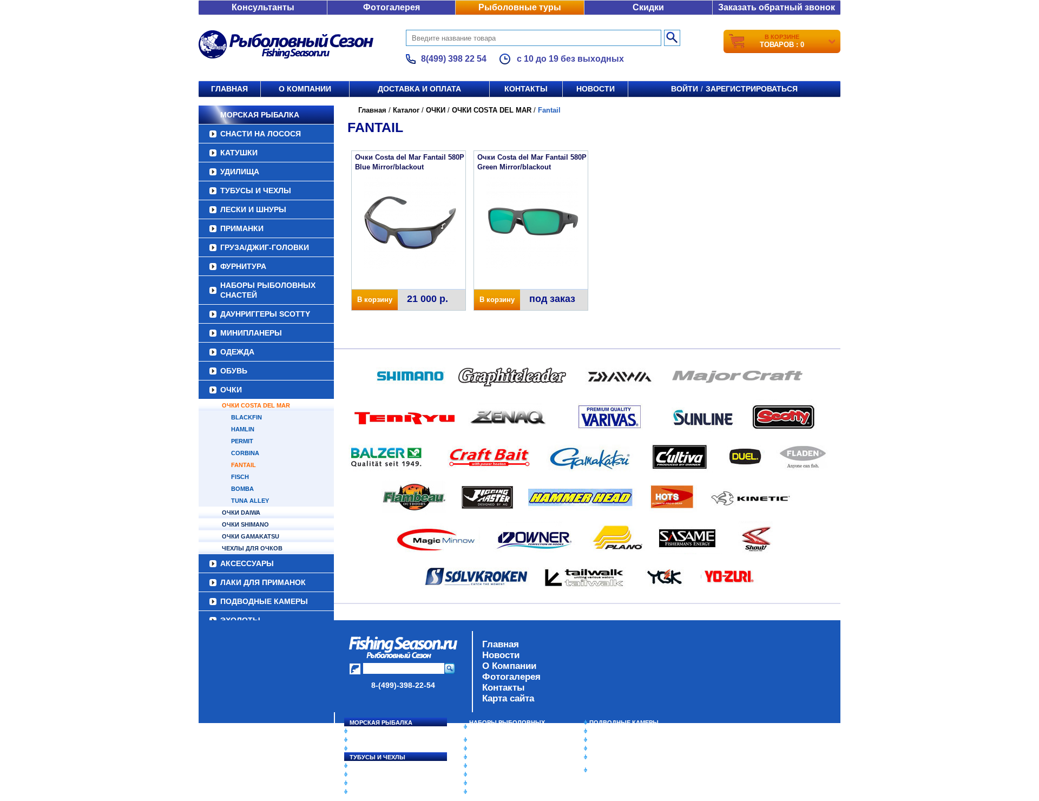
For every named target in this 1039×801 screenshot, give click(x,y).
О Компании (509, 666)
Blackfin (246, 417)
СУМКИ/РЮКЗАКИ (615, 748)
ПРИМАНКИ (242, 228)
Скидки (648, 7)
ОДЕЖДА (237, 351)
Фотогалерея (391, 7)
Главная (229, 88)
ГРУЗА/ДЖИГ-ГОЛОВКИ (264, 247)
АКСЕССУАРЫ (247, 563)
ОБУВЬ (233, 370)
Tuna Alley (250, 500)
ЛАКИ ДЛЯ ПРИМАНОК (263, 582)
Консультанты (263, 7)
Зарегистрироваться (752, 88)
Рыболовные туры (519, 7)
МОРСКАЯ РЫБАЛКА (259, 114)
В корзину (374, 300)
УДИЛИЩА (239, 171)
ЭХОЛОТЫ (605, 731)
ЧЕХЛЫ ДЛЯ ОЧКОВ (252, 548)
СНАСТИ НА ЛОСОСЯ (260, 133)
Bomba (242, 488)
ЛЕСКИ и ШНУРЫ (253, 209)
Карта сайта (508, 698)
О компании (305, 88)
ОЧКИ (231, 389)
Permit (242, 441)
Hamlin (242, 429)
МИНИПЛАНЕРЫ (251, 333)
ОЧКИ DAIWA (241, 512)
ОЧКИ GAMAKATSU (250, 536)
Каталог (406, 110)
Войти (684, 88)
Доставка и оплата (419, 88)
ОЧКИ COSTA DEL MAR (256, 405)
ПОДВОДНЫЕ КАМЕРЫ (264, 601)
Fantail (243, 465)
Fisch (240, 477)
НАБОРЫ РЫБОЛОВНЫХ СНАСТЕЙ (267, 290)
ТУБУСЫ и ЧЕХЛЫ (255, 190)
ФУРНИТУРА (243, 266)
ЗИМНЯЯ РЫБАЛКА (618, 740)
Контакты (526, 88)
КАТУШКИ (239, 152)
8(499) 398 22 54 (453, 58)
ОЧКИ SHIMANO (245, 524)
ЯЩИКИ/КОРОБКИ (616, 757)
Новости (595, 88)
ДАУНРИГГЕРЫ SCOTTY (265, 314)
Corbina (245, 453)
